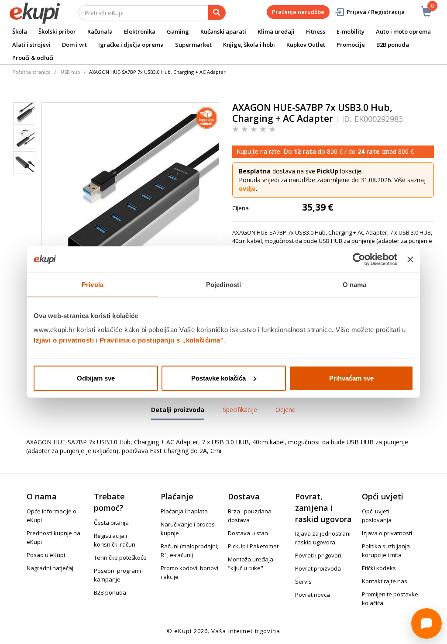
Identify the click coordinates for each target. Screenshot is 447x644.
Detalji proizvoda (177, 412)
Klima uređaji (276, 31)
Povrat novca (312, 595)
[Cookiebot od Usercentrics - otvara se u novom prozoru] (359, 259)
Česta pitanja (111, 522)
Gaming (178, 31)
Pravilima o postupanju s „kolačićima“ (162, 339)
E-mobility (350, 31)
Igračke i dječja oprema (131, 44)
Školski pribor (57, 31)
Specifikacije (240, 409)
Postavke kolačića (218, 377)
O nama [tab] (355, 284)
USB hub (70, 72)
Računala (100, 31)
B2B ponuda (392, 44)
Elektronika (139, 31)
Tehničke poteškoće (120, 557)
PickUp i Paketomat (253, 546)
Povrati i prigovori (318, 555)
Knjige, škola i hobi (249, 44)
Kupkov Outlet (305, 44)
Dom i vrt (74, 44)
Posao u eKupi (46, 555)
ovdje (247, 188)
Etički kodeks (379, 568)
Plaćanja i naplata (184, 511)
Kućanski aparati (223, 31)
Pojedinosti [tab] (223, 284)
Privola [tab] (92, 284)
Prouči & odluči (33, 58)
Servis (303, 581)
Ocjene (285, 409)
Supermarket (193, 44)
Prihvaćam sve (351, 377)
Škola (19, 31)
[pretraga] (217, 12)
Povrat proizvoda (318, 568)
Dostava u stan (248, 533)
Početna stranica (31, 72)
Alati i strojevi (31, 44)
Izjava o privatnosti (387, 533)
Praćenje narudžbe (298, 12)
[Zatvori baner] (410, 259)
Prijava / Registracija (376, 12)
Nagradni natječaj (50, 568)
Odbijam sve (96, 377)
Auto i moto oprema (403, 31)
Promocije (351, 44)
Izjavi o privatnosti (64, 339)
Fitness (315, 31)
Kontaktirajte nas (384, 581)
